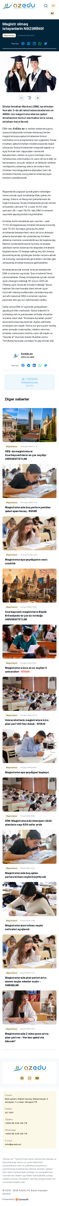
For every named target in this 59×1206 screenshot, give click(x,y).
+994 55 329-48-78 (16, 1123)
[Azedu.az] (19, 5)
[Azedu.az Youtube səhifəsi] (37, 1078)
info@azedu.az (13, 1144)
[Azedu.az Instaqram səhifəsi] (29, 1078)
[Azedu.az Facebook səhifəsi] (22, 1078)
